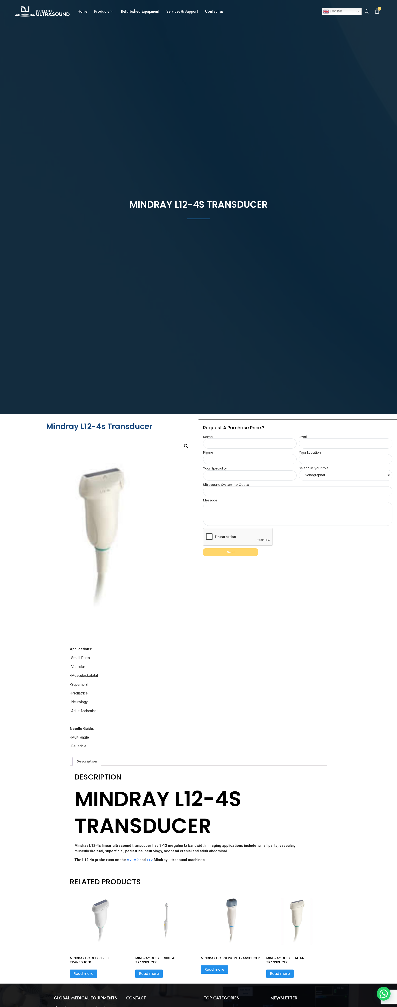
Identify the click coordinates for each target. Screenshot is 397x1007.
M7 (129, 860)
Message (210, 500)
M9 (136, 860)
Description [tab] (87, 761)
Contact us (214, 11)
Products (101, 11)
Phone (208, 452)
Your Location (310, 452)
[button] (367, 12)
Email (303, 436)
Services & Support (182, 11)
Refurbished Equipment (140, 11)
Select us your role (314, 468)
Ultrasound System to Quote (226, 484)
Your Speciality (215, 468)
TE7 (150, 860)
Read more (84, 973)
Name (208, 436)
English (335, 11)
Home (82, 11)
